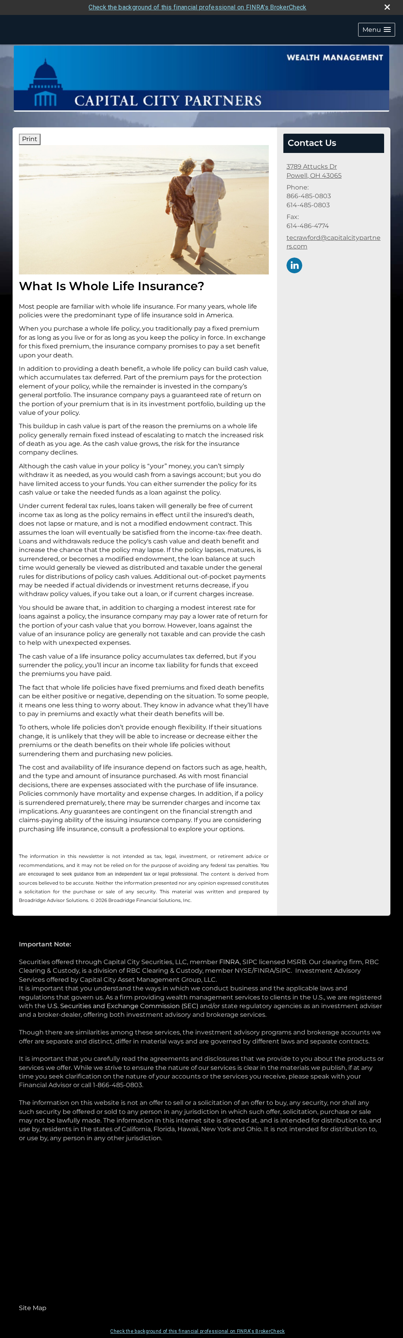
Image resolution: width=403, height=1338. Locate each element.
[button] (376, 30)
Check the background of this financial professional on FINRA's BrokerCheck (197, 7)
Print (29, 139)
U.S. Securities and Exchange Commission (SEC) (122, 1006)
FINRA (229, 962)
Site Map (32, 1308)
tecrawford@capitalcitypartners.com (334, 242)
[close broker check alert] (387, 7)
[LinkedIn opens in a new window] (294, 265)
